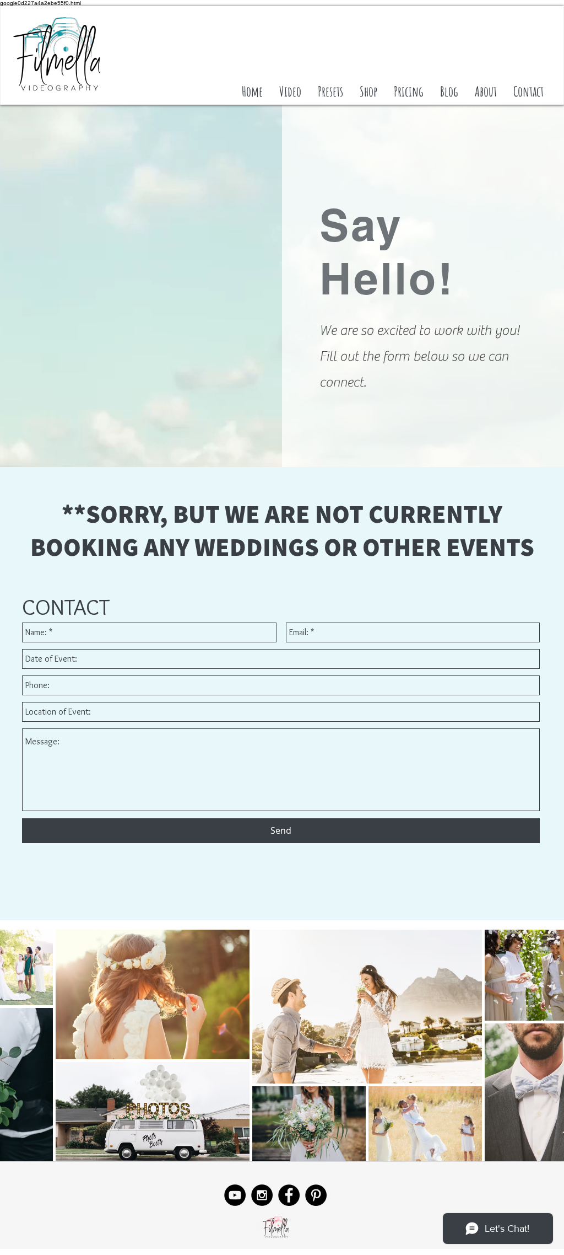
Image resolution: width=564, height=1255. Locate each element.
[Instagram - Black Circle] (262, 1195)
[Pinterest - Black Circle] (316, 1195)
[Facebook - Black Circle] (289, 1195)
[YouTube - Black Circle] (235, 1195)
